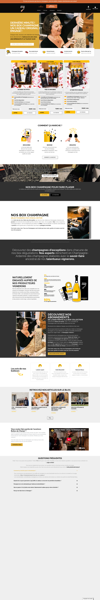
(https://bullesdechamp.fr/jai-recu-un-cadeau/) (32, 475)
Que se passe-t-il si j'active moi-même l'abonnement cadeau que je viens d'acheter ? (36, 487)
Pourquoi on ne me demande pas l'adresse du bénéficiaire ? (29, 484)
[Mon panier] (95, 7)
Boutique (59, 10)
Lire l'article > (14, 411)
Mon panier (95, 8)
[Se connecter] (88, 6)
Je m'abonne (29, 112)
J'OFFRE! (15, 113)
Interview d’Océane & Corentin (77, 408)
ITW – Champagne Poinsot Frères (19, 408)
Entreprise (52, 10)
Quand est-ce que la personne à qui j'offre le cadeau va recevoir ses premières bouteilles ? (37, 480)
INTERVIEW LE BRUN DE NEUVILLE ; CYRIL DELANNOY (58, 409)
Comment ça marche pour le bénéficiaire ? (25, 470)
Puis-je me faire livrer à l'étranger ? (23, 490)
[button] (49, 470)
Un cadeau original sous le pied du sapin (39, 408)
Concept (45, 10)
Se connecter (88, 8)
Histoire (39, 10)
